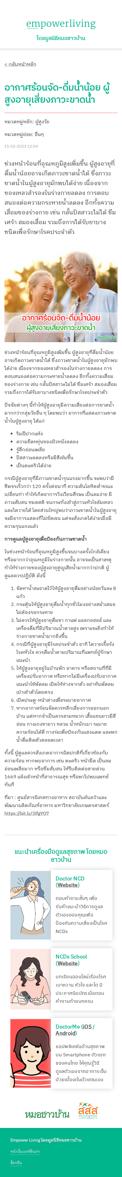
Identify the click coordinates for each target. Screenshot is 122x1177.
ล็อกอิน (16, 1163)
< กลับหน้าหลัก (20, 65)
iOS (87, 1026)
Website (68, 885)
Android (65, 1033)
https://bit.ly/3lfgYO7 (26, 814)
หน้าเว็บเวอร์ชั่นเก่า (25, 1152)
